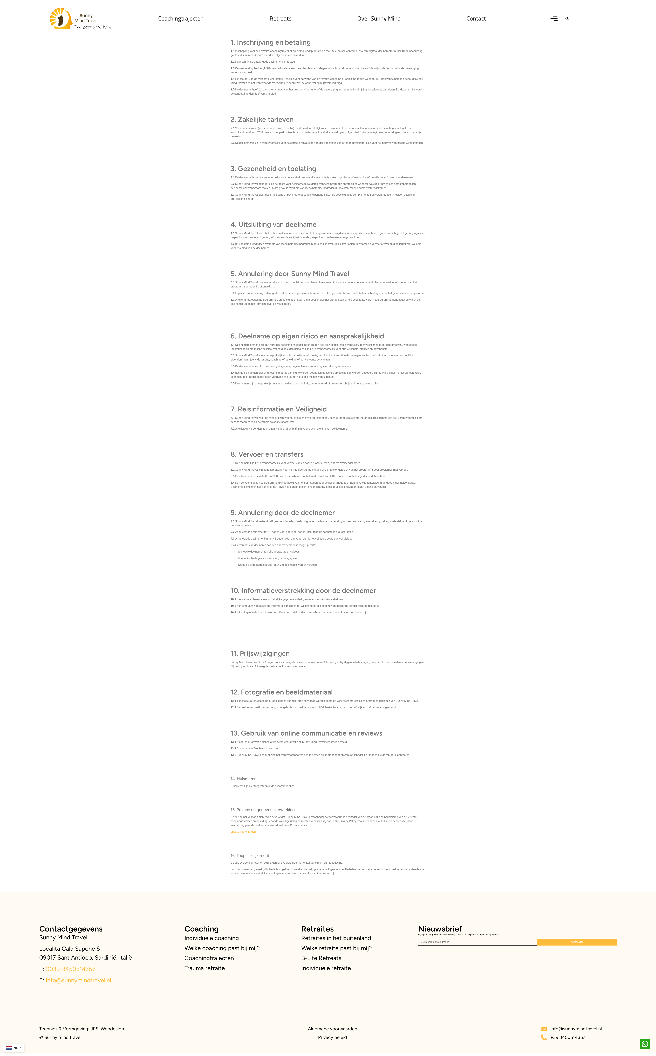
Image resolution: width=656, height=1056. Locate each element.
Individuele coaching (211, 938)
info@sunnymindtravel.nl (78, 980)
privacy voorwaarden (243, 831)
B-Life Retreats (321, 958)
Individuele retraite (326, 968)
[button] (567, 18)
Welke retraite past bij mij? (336, 948)
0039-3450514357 (69, 969)
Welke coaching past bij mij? (222, 948)
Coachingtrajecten (209, 958)
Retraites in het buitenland (336, 938)
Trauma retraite (204, 968)
